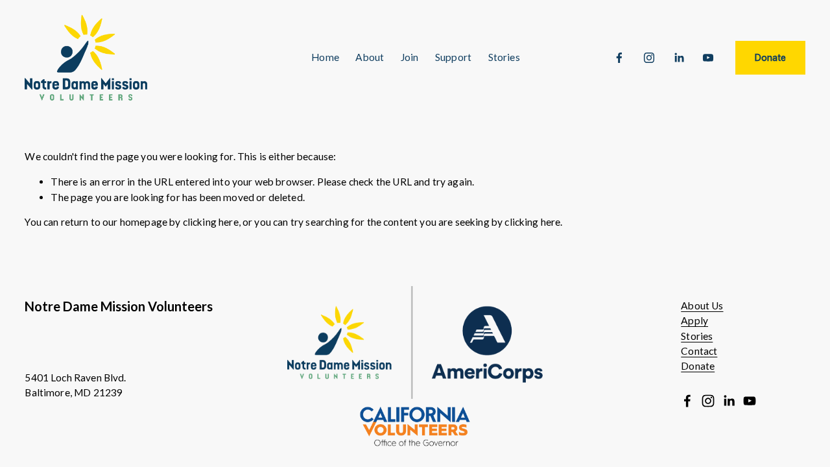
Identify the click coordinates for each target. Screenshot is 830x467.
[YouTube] (708, 57)
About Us (702, 305)
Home (325, 57)
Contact (699, 351)
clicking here (211, 222)
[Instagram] (649, 57)
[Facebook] (619, 57)
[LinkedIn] (678, 57)
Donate (770, 58)
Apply (694, 320)
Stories (697, 336)
